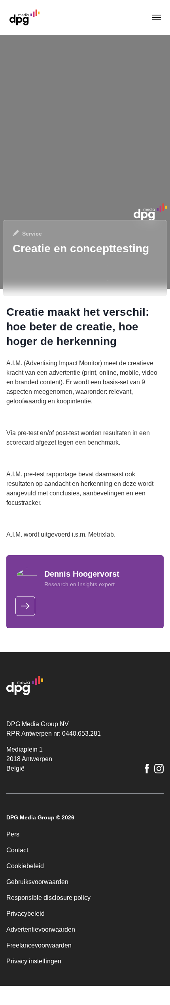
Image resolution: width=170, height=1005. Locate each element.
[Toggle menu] (156, 17)
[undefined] (25, 606)
